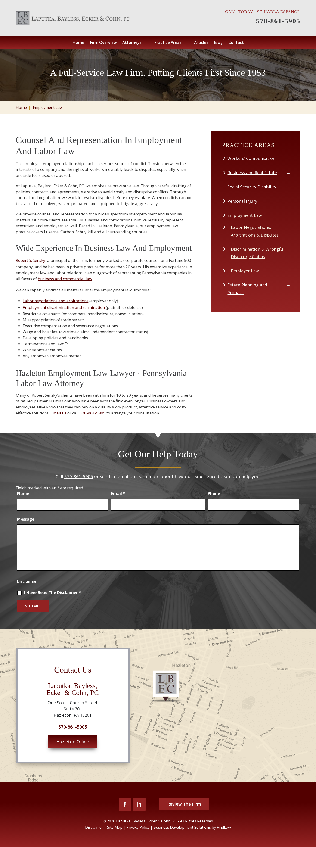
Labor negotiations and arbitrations (55, 300)
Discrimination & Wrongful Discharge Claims (257, 252)
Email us (58, 413)
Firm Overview (103, 43)
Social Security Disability (251, 187)
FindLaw (224, 827)
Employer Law (245, 271)
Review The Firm (184, 804)
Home (78, 43)
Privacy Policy (137, 827)
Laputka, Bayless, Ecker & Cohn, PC (146, 821)
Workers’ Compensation (251, 158)
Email (118, 493)
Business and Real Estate (252, 172)
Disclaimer (27, 581)
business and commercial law (65, 278)
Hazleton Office (72, 741)
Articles (201, 43)
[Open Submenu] (288, 159)
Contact (236, 43)
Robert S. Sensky (30, 260)
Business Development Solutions (182, 827)
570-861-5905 (278, 21)
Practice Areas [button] (168, 43)
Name (23, 493)
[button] (311, 825)
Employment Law (244, 215)
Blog (218, 43)
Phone (214, 493)
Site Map (114, 827)
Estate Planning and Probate (247, 288)
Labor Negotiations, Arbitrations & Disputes (255, 230)
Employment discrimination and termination (64, 307)
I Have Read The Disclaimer (52, 593)
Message (25, 519)
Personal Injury (242, 201)
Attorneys (132, 43)
